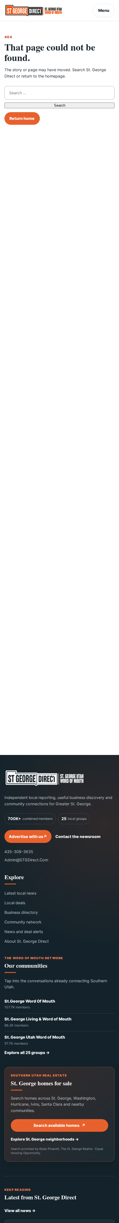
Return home (22, 118)
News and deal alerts (23, 931)
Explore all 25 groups (27, 1052)
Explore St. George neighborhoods (45, 1139)
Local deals (14, 902)
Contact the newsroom (77, 836)
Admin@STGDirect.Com (26, 859)
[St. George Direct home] (44, 778)
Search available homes (59, 1125)
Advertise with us (28, 836)
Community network (23, 922)
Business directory (21, 912)
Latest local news (20, 893)
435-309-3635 (18, 851)
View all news (20, 1210)
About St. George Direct (26, 941)
